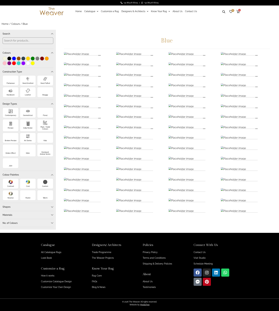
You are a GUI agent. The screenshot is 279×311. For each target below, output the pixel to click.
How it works (47, 275)
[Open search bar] (223, 11)
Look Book (46, 258)
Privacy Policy (150, 252)
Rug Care (97, 275)
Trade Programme (101, 252)
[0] (230, 11)
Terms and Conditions (154, 258)
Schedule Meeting (203, 263)
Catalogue (89, 11)
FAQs (94, 281)
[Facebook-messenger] (198, 282)
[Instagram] (207, 273)
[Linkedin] (216, 273)
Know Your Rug (159, 11)
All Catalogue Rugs (51, 252)
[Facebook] (198, 273)
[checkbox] (5, 59)
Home (78, 11)
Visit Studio (200, 258)
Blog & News (98, 287)
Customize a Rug (110, 11)
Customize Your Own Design (56, 287)
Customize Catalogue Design (56, 281)
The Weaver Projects (103, 258)
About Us (177, 11)
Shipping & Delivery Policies (157, 263)
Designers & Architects (133, 11)
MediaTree (145, 305)
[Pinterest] (207, 282)
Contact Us (191, 11)
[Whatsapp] (225, 273)
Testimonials (149, 287)
